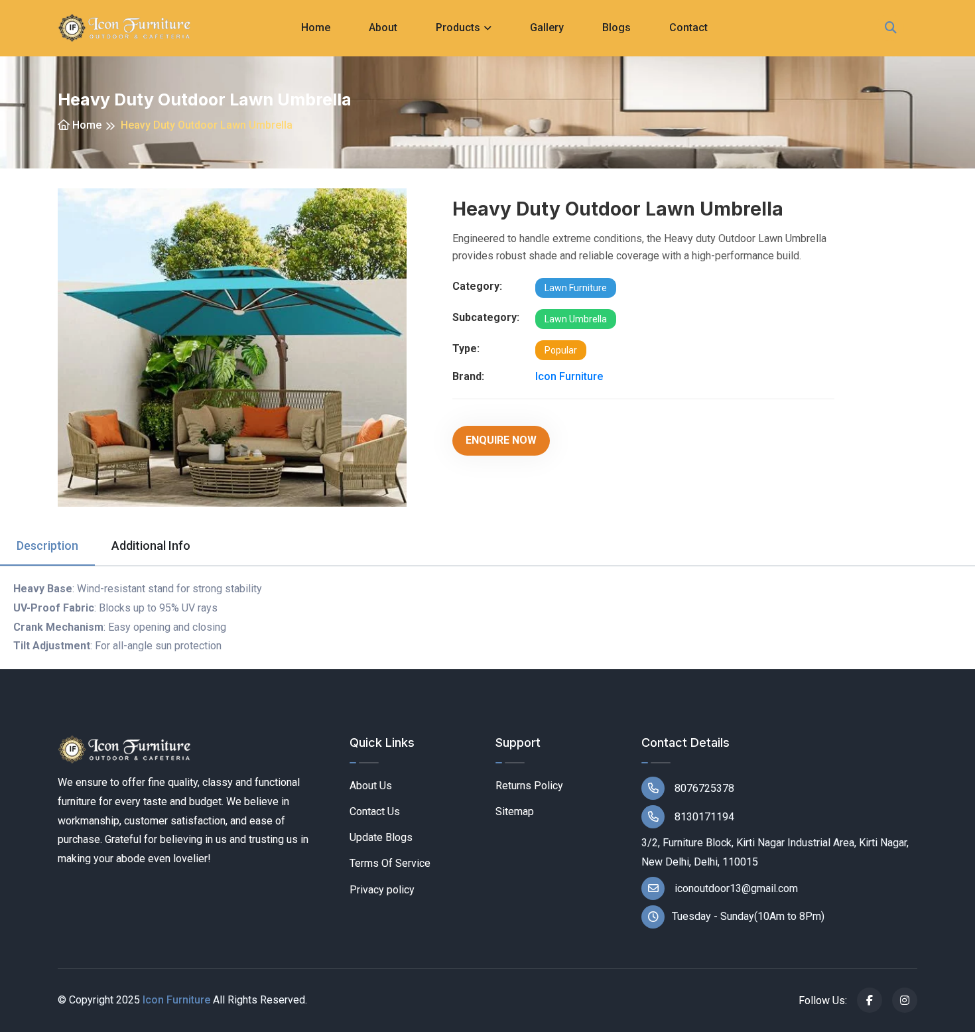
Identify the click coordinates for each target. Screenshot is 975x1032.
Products (458, 27)
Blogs (616, 27)
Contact (688, 27)
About (383, 27)
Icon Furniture (569, 376)
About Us (371, 785)
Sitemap (514, 811)
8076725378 (703, 788)
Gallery (547, 27)
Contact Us (375, 811)
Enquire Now (501, 440)
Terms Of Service (390, 863)
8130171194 (703, 816)
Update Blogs (381, 837)
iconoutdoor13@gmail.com (735, 888)
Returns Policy (529, 785)
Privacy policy (382, 889)
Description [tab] (47, 545)
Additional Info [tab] (150, 545)
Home (315, 27)
